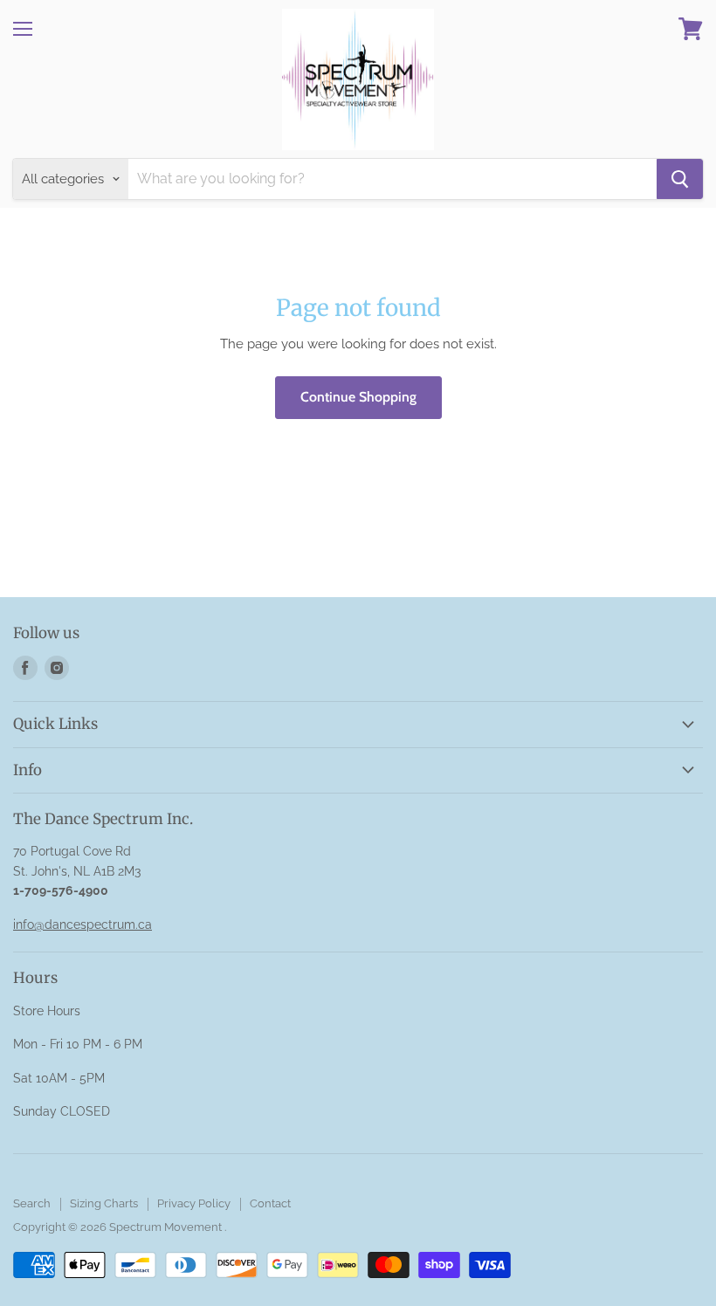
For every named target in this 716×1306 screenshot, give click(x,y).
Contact (270, 1203)
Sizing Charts (104, 1203)
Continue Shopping (358, 396)
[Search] (680, 179)
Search (32, 1203)
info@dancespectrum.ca (82, 924)
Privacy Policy (194, 1203)
